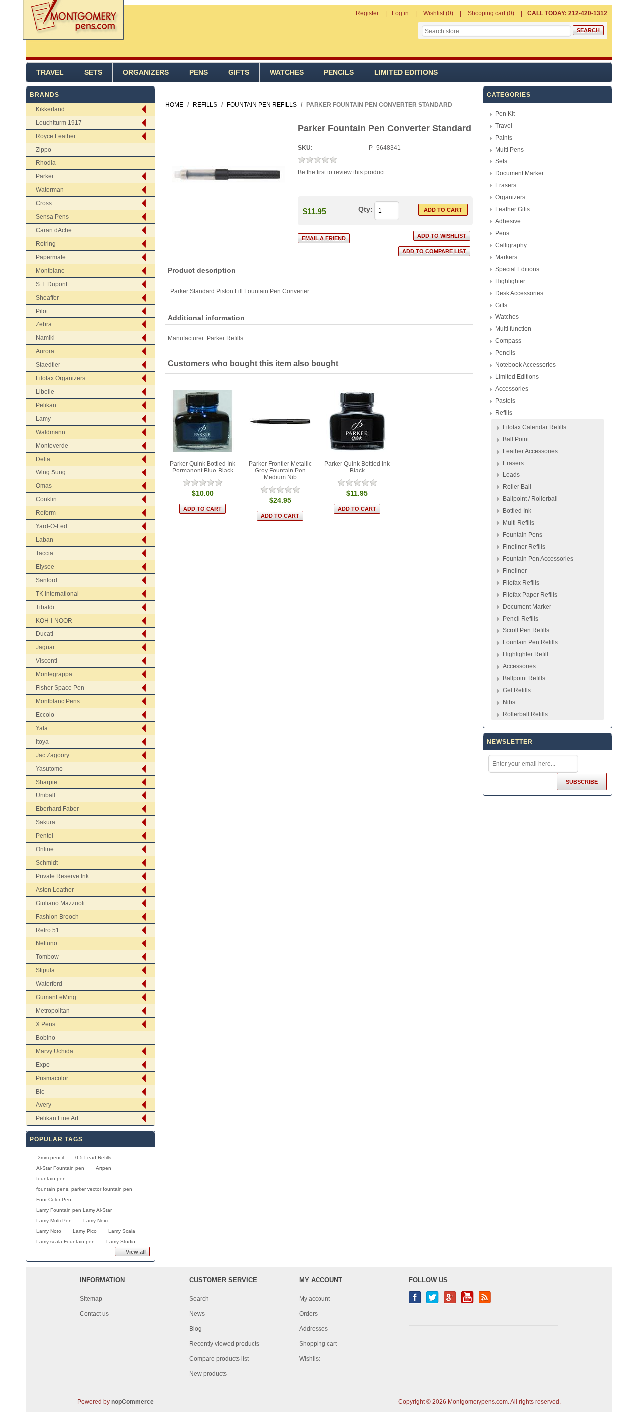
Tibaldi (45, 607)
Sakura (45, 822)
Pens (198, 72)
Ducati (44, 633)
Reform (46, 512)
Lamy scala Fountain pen (65, 1241)
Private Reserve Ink (62, 876)
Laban (44, 539)
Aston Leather (55, 889)
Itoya (42, 741)
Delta (43, 459)
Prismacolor (52, 1078)
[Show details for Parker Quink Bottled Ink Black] (357, 421)
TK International (57, 593)
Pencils (339, 72)
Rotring (46, 243)
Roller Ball (517, 486)
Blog (195, 1328)
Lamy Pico (85, 1231)
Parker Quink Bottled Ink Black (357, 467)
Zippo (43, 149)
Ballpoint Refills (524, 678)
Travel (50, 72)
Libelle (45, 391)
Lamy (43, 418)
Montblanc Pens (58, 701)
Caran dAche (54, 230)
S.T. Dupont (51, 284)
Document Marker (519, 173)
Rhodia (46, 162)
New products (208, 1373)
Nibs (509, 702)
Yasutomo (49, 768)
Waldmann (50, 432)
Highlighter (510, 281)
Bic (40, 1091)
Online (45, 849)
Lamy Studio (120, 1241)
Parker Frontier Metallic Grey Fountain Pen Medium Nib (280, 470)
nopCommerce (132, 1401)
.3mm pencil (50, 1157)
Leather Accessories (530, 451)
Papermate (51, 257)
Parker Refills (225, 338)
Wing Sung (51, 472)
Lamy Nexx (96, 1220)
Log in (400, 13)
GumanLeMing (56, 997)
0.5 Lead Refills (93, 1157)
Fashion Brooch (57, 916)
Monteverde (52, 445)
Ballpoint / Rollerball (530, 498)
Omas (44, 485)
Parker (45, 176)
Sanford (46, 580)
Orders (308, 1313)
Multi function (513, 328)
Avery (43, 1104)
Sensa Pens (52, 216)
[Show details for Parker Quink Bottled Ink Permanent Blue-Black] (202, 421)
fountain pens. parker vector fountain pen (84, 1189)
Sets (93, 72)
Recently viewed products (224, 1343)
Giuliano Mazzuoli (60, 903)
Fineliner (515, 570)
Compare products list (219, 1358)
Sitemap (91, 1298)
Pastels (505, 400)
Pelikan (46, 405)
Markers (506, 257)
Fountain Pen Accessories (538, 558)
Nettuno (46, 943)
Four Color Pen (53, 1199)
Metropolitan (53, 1010)
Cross (44, 203)
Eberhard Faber (57, 808)
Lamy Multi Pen (54, 1220)
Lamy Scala (121, 1231)
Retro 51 (47, 930)
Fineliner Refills (524, 546)
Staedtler (48, 364)
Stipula (45, 970)
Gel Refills (517, 690)
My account (314, 1298)
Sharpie (46, 782)
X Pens (45, 1024)
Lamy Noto (48, 1231)
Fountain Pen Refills (530, 642)
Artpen (103, 1168)
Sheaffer (47, 297)
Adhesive (508, 221)
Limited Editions (406, 72)
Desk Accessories (519, 293)
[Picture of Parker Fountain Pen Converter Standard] (228, 228)
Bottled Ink (517, 510)
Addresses (313, 1328)
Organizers (146, 72)
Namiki (45, 337)
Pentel (44, 835)
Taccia (44, 553)
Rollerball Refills (525, 714)
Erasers (505, 185)
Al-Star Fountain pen (60, 1168)
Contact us (94, 1313)
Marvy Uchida (54, 1051)
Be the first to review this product (341, 172)
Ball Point (516, 439)
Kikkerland (50, 109)
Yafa (42, 728)
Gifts (238, 72)
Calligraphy (511, 245)
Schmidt (47, 862)
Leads (511, 474)
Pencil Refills (520, 618)
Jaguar (45, 647)
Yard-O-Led (51, 526)
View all (136, 1252)
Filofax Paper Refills (530, 594)
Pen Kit (505, 113)
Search (199, 1298)
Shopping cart (318, 1343)
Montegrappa (54, 674)
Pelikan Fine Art (57, 1118)
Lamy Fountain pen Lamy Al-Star (74, 1210)
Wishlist (309, 1358)
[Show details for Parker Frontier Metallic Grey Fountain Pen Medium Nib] (280, 421)
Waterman (50, 189)
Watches (287, 72)
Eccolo (45, 714)
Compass (508, 340)
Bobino (45, 1037)
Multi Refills (518, 522)
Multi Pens (509, 149)
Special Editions (517, 269)
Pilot (42, 311)
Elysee (45, 566)
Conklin (46, 499)
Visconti (46, 660)
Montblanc (50, 270)
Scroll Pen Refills (526, 630)
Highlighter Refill (525, 654)
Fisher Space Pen (60, 687)
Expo (43, 1064)
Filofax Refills (521, 582)
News (197, 1313)
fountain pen (51, 1178)
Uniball (45, 795)
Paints (503, 137)
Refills (503, 412)
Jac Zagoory (52, 755)
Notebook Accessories (525, 364)
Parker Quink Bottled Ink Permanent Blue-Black (202, 467)
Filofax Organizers (60, 378)
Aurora (45, 351)
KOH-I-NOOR (54, 620)
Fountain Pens (522, 534)
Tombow (47, 956)
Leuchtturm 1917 (59, 122)
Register (367, 13)
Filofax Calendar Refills (534, 427)
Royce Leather (56, 136)
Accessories (511, 388)
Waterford (49, 983)
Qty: (365, 209)
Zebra (44, 324)
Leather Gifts (512, 209)
